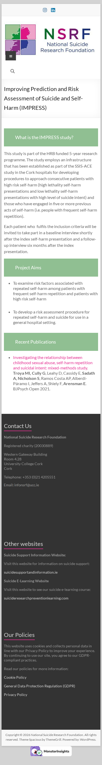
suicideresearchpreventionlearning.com (36, 598)
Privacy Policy (15, 694)
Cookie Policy (15, 677)
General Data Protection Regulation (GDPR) (39, 686)
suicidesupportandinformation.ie (31, 572)
